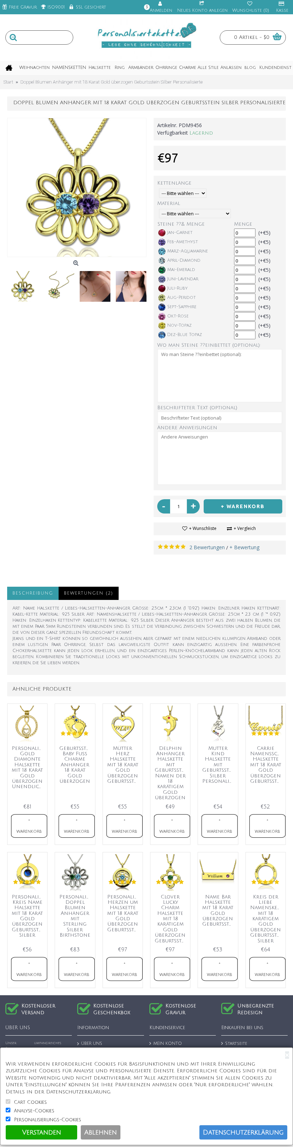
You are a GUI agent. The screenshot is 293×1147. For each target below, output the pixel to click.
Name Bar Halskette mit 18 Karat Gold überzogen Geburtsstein (219, 910)
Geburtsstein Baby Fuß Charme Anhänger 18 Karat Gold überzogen (76, 765)
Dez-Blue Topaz (184, 334)
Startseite (236, 1043)
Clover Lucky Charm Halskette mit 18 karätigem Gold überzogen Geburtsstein (171, 918)
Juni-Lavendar (182, 279)
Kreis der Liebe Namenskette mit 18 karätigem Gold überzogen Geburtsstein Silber (267, 918)
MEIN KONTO (167, 1043)
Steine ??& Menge (181, 224)
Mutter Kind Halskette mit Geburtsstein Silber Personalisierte (219, 765)
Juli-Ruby (177, 288)
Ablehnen (100, 1132)
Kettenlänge (174, 183)
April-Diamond (183, 260)
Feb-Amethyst (182, 242)
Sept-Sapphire (182, 307)
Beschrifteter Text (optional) (197, 407)
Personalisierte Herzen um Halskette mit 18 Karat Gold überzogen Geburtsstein (124, 913)
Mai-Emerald (181, 269)
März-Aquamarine (187, 251)
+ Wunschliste (203, 528)
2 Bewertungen (207, 547)
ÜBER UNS (91, 1043)
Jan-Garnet (180, 232)
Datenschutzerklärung (243, 1132)
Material (168, 203)
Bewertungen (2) (88, 593)
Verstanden (41, 1132)
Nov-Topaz (179, 325)
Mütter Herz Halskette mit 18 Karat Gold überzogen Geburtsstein (124, 765)
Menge (243, 224)
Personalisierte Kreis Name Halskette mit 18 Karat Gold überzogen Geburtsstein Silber (28, 916)
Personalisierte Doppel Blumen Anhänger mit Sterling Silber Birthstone (76, 916)
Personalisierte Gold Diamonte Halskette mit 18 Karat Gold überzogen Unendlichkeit (28, 768)
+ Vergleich (245, 528)
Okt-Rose (178, 316)
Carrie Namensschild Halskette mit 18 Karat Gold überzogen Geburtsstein (267, 765)
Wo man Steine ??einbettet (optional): (209, 345)
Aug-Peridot (181, 297)
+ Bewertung (244, 547)
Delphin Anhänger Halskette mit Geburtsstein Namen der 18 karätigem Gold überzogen (171, 773)
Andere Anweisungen (187, 427)
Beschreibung (33, 593)
